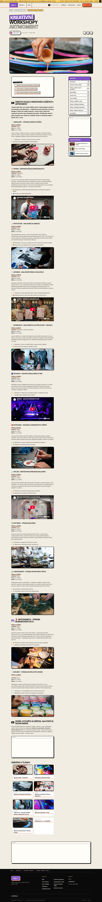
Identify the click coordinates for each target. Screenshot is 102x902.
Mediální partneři (46, 888)
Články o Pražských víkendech (79, 104)
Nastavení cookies (58, 888)
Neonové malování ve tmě (42, 812)
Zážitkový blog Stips (20, 10)
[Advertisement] (33, 748)
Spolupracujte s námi (59, 881)
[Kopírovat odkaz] (91, 32)
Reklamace (18, 870)
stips (13, 5)
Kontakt (79, 5)
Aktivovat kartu (71, 5)
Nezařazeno (79, 81)
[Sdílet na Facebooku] (84, 32)
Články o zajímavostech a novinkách (79, 88)
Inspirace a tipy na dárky (79, 84)
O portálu (14, 896)
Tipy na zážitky (79, 98)
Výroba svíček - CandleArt (21, 777)
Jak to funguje (45, 884)
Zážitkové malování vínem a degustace (42, 795)
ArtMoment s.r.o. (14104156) (42, 821)
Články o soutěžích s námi (79, 101)
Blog (29, 5)
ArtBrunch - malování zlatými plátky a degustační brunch (22, 813)
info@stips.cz (71, 881)
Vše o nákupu (45, 881)
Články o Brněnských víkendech (79, 107)
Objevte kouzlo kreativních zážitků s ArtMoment (26, 85)
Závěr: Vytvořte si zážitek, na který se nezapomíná (27, 92)
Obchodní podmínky (29, 870)
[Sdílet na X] (88, 32)
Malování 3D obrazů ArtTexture (22, 794)
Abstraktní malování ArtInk (42, 777)
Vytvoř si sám (79, 95)
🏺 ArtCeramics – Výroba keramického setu (25, 88)
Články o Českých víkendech (79, 110)
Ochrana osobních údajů (42, 870)
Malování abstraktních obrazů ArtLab (22, 831)
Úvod (11, 10)
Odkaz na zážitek (16, 125)
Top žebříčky (79, 113)
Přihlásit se (63, 5)
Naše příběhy (79, 92)
